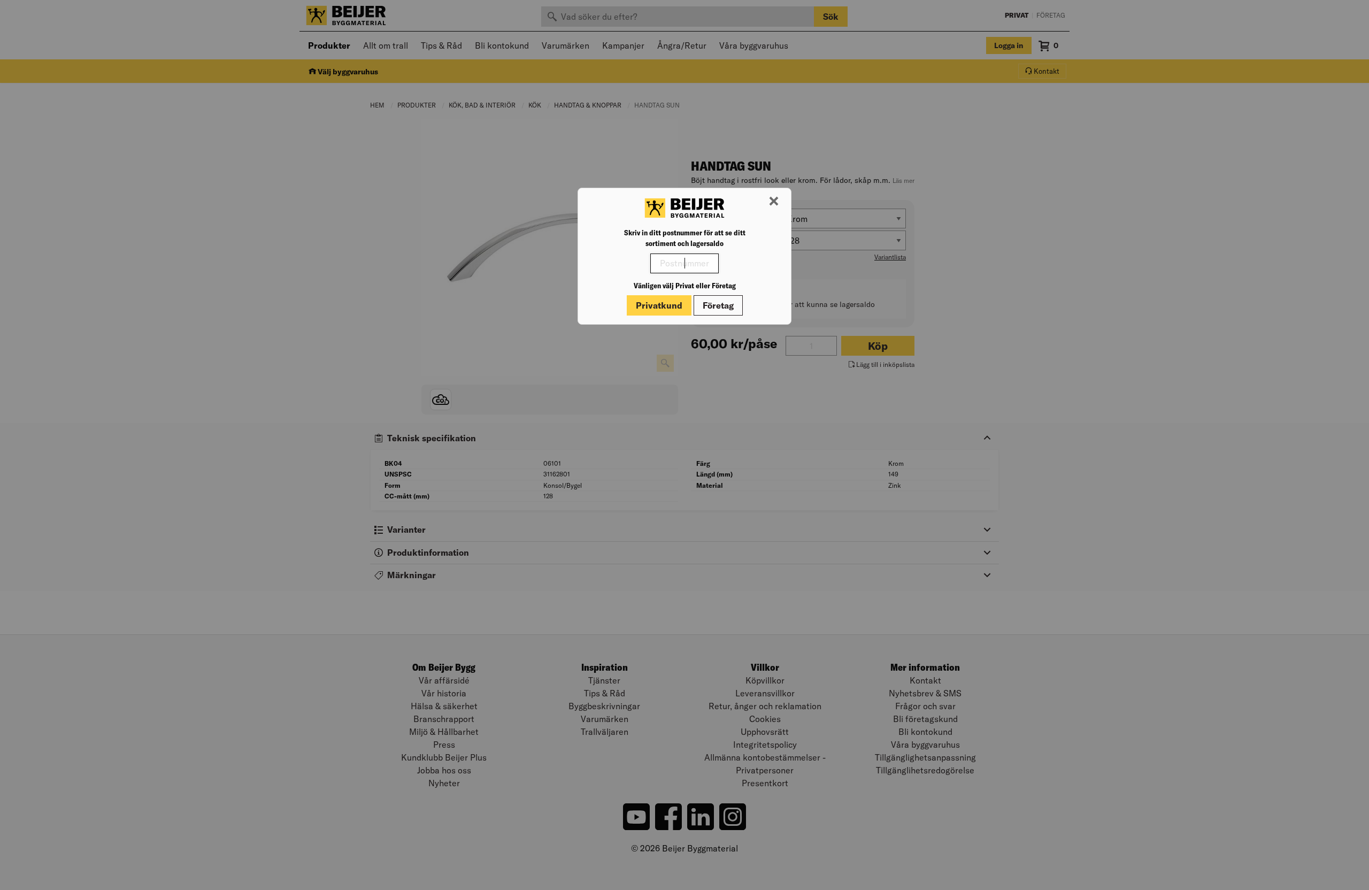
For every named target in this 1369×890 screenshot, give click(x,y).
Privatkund (659, 305)
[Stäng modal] (773, 202)
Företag (718, 305)
